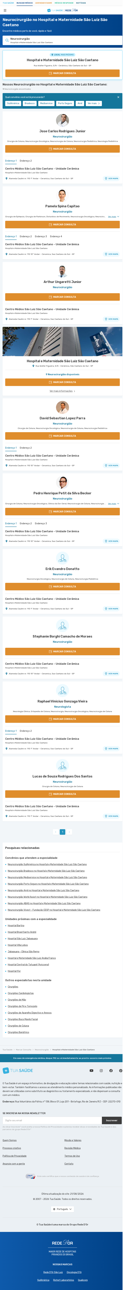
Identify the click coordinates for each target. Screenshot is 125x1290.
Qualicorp (83, 1280)
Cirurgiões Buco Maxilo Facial (23, 1019)
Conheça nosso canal (91, 1070)
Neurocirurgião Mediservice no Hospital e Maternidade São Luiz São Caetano (47, 877)
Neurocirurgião (42, 1050)
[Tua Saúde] (18, 1070)
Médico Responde (64, 3)
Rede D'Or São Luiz (53, 1272)
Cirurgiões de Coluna (18, 1025)
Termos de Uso (72, 1156)
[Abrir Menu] (5, 10)
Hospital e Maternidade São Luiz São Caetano (62, 60)
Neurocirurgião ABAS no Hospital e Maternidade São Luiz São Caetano (44, 903)
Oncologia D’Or (74, 1272)
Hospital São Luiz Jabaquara (23, 938)
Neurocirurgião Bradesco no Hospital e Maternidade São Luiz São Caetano (46, 871)
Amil (80, 103)
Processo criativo (12, 1148)
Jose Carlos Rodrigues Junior (62, 131)
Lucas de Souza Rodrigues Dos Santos (62, 776)
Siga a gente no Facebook (111, 1070)
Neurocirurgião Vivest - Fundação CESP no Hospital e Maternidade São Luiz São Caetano (54, 910)
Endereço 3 (41, 236)
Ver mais (92, 103)
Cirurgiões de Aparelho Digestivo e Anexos (30, 1012)
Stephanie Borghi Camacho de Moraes (62, 636)
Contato (68, 1163)
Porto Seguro (65, 103)
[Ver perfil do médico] (62, 120)
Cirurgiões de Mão (17, 999)
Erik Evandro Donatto (62, 569)
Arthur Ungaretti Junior (63, 282)
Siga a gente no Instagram (101, 1070)
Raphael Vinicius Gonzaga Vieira (62, 701)
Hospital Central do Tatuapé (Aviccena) (28, 964)
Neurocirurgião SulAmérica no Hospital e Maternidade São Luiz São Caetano (47, 864)
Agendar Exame (43, 3)
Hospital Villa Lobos (18, 945)
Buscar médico (25, 3)
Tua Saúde (8, 3)
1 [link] (62, 832)
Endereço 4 (56, 236)
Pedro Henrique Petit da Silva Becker (62, 493)
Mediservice (46, 103)
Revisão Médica (72, 1148)
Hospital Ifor (14, 971)
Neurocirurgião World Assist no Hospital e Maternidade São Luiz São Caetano (47, 897)
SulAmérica (13, 103)
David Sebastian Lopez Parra (62, 418)
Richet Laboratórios (63, 1280)
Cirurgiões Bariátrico (18, 1032)
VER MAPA (113, 178)
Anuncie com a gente (14, 1163)
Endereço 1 (11, 160)
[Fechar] (118, 97)
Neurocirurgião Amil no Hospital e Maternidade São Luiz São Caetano (43, 890)
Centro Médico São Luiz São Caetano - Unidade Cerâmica (42, 168)
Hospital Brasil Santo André (22, 932)
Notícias (81, 3)
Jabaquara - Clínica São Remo (23, 951)
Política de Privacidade (15, 1156)
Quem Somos (10, 1140)
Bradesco (30, 103)
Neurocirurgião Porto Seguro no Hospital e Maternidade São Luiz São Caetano (48, 884)
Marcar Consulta (23, 1050)
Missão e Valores (72, 1140)
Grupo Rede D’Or (79, 1224)
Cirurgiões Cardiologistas (21, 993)
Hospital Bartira (16, 925)
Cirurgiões (13, 986)
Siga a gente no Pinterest (120, 1070)
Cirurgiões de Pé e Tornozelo (22, 1006)
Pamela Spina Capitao (62, 206)
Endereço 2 (26, 160)
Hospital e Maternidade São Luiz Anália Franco (32, 958)
